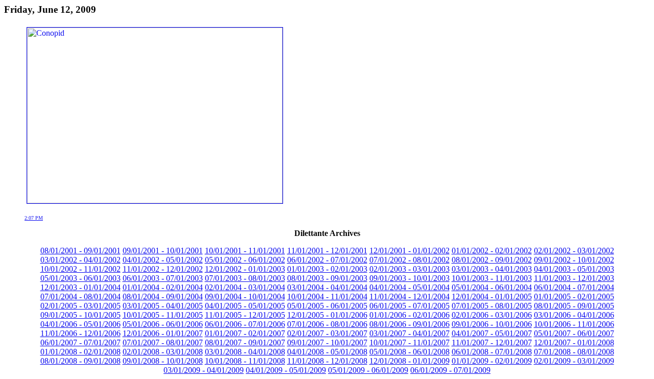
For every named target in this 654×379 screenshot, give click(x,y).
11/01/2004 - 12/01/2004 (409, 296)
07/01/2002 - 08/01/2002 (409, 259)
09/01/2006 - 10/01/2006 (492, 324)
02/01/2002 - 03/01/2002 (574, 250)
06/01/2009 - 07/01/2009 (450, 370)
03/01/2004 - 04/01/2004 (327, 287)
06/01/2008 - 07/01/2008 (492, 351)
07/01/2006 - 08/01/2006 (327, 324)
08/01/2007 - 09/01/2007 (245, 342)
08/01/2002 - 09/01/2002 (492, 259)
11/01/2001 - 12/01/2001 (327, 250)
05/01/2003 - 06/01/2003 (80, 278)
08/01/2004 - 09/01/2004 (163, 296)
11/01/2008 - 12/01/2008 (327, 361)
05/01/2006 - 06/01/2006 (163, 324)
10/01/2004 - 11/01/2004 (327, 296)
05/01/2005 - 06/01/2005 (327, 305)
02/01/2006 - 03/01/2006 (492, 315)
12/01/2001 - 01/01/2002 (409, 250)
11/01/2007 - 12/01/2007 (492, 342)
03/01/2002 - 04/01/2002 (80, 259)
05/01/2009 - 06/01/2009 (368, 370)
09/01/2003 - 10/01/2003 (409, 278)
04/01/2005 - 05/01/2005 (245, 305)
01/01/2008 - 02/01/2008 (80, 351)
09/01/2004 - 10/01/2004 (245, 296)
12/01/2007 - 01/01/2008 (574, 342)
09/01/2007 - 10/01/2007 (327, 342)
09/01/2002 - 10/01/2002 (574, 259)
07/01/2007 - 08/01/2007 (163, 342)
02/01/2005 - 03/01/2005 (80, 305)
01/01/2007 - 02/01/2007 (245, 333)
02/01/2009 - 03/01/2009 (574, 361)
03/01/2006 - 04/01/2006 (574, 315)
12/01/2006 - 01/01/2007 (163, 333)
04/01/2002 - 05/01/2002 (163, 259)
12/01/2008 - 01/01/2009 (409, 361)
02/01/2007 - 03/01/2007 (327, 333)
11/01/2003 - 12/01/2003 (574, 278)
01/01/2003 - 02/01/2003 (327, 269)
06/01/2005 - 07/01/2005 (409, 305)
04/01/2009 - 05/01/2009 (286, 370)
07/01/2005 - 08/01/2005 (492, 305)
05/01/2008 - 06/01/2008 (409, 351)
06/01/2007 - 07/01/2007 (80, 342)
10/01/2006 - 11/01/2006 (574, 324)
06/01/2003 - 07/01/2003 (163, 278)
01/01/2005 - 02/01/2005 (574, 296)
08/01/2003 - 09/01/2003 (327, 278)
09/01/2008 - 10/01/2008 (163, 361)
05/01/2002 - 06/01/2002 (245, 259)
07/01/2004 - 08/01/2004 (80, 296)
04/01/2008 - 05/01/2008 (327, 351)
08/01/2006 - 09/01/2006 (409, 324)
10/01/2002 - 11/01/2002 (80, 269)
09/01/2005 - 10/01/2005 (80, 315)
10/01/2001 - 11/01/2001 (245, 250)
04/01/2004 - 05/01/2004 (409, 287)
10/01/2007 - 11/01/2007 (409, 342)
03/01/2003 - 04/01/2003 (492, 269)
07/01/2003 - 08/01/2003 (245, 278)
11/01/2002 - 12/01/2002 (163, 269)
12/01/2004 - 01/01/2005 (492, 296)
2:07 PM (34, 218)
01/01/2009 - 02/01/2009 (492, 361)
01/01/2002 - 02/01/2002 (492, 250)
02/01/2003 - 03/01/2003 (409, 269)
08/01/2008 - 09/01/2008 (80, 361)
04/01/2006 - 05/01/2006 (80, 324)
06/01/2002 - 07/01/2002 (327, 259)
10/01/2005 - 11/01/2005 (163, 315)
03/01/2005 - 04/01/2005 (163, 305)
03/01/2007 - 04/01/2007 (409, 333)
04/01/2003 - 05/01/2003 (574, 269)
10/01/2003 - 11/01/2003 (492, 278)
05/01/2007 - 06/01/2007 (574, 333)
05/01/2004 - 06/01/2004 (492, 287)
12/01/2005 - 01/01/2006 (327, 315)
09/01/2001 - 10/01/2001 (163, 250)
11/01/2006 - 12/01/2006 (80, 333)
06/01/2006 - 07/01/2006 (245, 324)
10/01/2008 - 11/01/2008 (245, 361)
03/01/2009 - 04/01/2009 (204, 370)
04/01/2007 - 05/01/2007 (492, 333)
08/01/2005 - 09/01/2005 (574, 305)
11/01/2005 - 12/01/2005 (245, 315)
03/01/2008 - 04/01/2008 (245, 351)
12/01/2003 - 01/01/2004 (80, 287)
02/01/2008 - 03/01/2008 (163, 351)
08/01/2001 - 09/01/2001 (80, 250)
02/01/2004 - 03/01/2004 (245, 287)
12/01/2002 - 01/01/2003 (245, 269)
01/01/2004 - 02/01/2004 (163, 287)
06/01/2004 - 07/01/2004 (574, 287)
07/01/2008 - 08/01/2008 (574, 351)
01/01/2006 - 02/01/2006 (409, 315)
